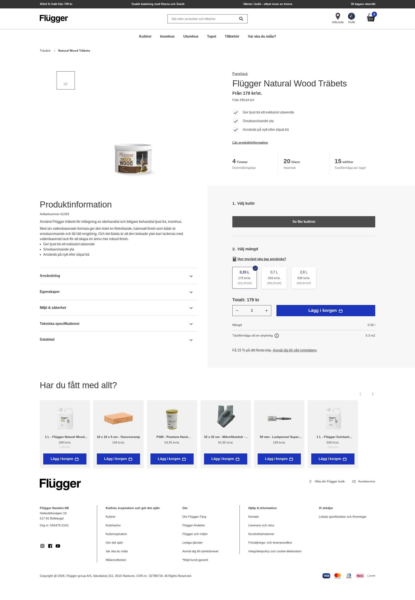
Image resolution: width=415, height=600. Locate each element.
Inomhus (167, 36)
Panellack (240, 74)
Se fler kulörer (303, 221)
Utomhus (190, 36)
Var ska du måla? (262, 36)
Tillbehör (232, 36)
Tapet (211, 36)
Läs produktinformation (250, 142)
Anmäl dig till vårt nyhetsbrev (295, 350)
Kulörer (145, 36)
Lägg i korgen (323, 310)
